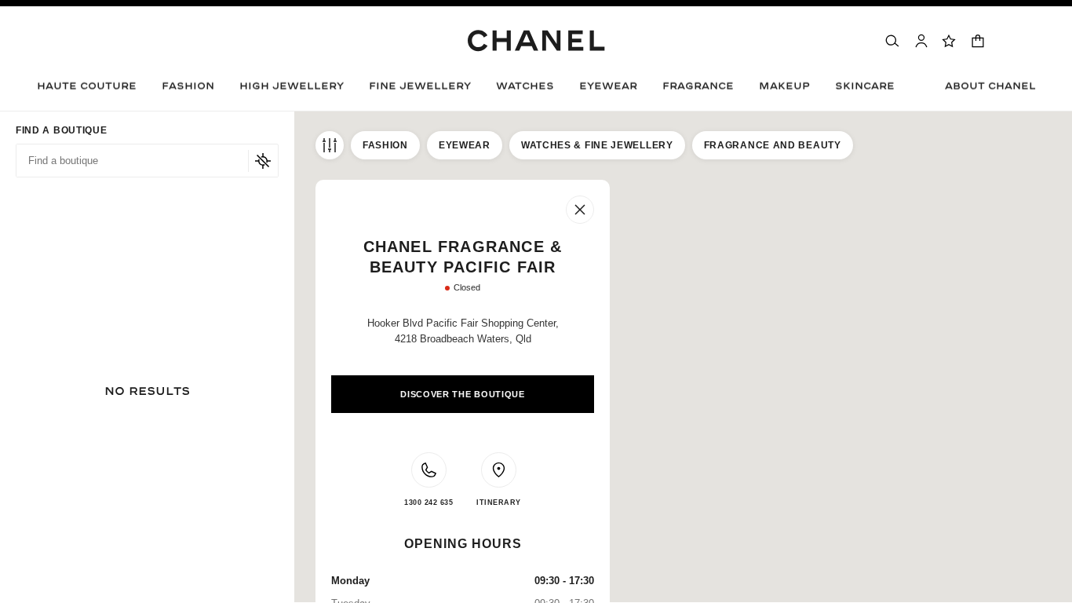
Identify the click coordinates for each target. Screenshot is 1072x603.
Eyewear (464, 145)
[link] (949, 41)
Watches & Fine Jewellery (597, 145)
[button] (188, 89)
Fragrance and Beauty (772, 145)
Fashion (385, 145)
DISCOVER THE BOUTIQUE (462, 394)
